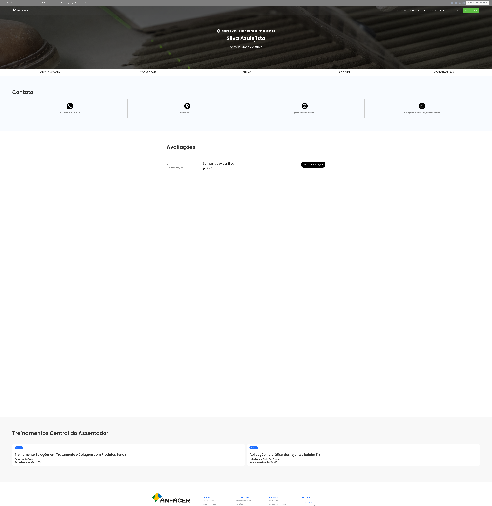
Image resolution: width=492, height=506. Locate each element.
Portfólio (239, 504)
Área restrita (471, 10)
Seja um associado (477, 3)
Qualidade (273, 501)
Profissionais (267, 30)
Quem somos (208, 501)
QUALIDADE (415, 10)
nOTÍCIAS (444, 10)
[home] (20, 9)
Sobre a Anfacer (209, 504)
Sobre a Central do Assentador (240, 30)
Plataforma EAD (443, 72)
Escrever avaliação (313, 164)
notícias (307, 497)
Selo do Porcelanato (277, 504)
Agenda (456, 10)
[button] (401, 10)
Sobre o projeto (49, 72)
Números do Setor (243, 501)
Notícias (246, 72)
